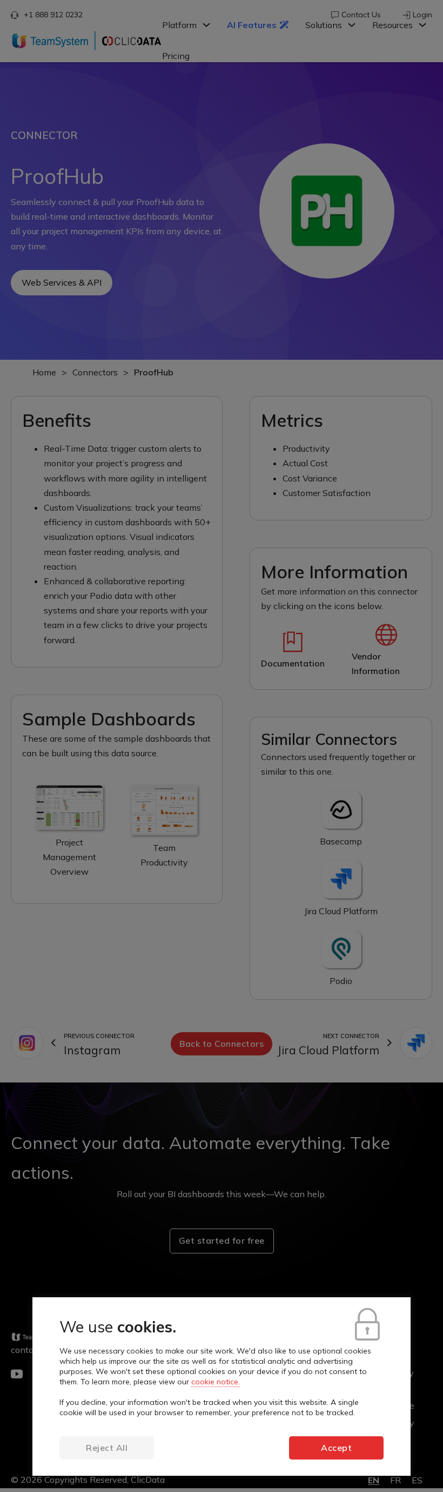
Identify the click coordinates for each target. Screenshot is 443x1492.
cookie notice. (215, 1382)
